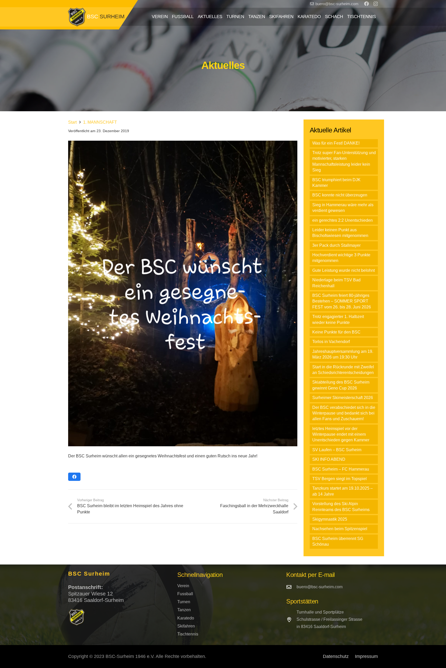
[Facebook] (366, 3)
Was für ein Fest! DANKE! (336, 143)
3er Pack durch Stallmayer (336, 245)
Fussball (185, 594)
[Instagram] (375, 3)
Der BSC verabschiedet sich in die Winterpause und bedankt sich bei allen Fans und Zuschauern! (343, 413)
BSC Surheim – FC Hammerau (340, 469)
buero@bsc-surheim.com (320, 587)
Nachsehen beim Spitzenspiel (339, 529)
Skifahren (186, 626)
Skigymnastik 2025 (329, 519)
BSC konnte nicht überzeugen (339, 195)
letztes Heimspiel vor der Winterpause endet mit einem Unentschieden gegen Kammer (340, 434)
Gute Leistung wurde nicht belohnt (343, 270)
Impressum (366, 656)
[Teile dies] (74, 477)
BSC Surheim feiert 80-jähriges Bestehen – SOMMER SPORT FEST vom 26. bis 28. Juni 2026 (341, 301)
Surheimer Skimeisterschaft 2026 (342, 397)
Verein (183, 586)
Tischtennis (187, 634)
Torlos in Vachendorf (331, 341)
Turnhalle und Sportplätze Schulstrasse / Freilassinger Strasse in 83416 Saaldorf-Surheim (329, 619)
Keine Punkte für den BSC (336, 332)
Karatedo (185, 618)
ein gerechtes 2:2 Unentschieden (342, 220)
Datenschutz (336, 656)
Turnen (183, 602)
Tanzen (184, 610)
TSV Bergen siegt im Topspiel (339, 478)
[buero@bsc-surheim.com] (291, 586)
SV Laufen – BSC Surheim (336, 450)
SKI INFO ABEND (328, 459)
